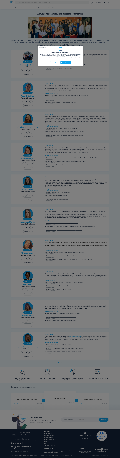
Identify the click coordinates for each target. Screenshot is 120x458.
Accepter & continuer (65, 62)
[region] (60, 56)
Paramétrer (55, 62)
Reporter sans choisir (42, 47)
